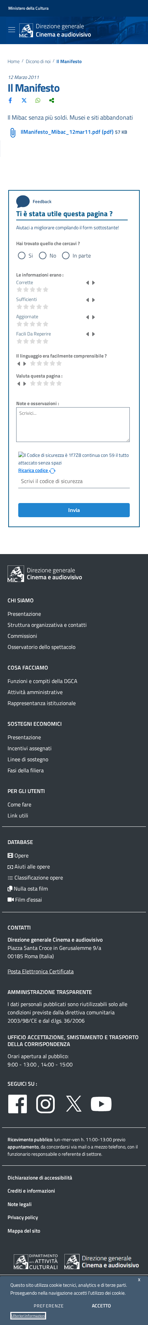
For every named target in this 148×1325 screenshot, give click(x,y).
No (53, 255)
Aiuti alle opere (31, 866)
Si (31, 255)
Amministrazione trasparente (50, 992)
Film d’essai (28, 899)
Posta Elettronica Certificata (41, 971)
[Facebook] (10, 100)
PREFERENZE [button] (49, 1305)
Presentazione (24, 614)
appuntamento (23, 1146)
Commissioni (22, 636)
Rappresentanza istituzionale (42, 703)
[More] (51, 100)
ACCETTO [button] (101, 1305)
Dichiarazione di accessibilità (40, 1178)
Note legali (20, 1204)
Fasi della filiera (26, 770)
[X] (24, 100)
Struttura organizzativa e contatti (47, 625)
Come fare (19, 804)
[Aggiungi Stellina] (93, 282)
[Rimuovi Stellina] (88, 282)
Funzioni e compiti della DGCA (42, 681)
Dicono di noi (38, 61)
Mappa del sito (24, 1231)
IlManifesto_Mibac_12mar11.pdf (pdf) (67, 132)
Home (14, 61)
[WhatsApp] (37, 100)
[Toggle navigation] (12, 30)
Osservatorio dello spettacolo (41, 647)
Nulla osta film (30, 888)
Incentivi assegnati (30, 748)
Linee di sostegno (28, 759)
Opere (21, 855)
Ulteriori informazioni (28, 1315)
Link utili (18, 815)
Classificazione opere (38, 877)
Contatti (19, 927)
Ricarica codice (33, 470)
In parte (82, 255)
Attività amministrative (35, 692)
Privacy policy (23, 1217)
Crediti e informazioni (31, 1191)
